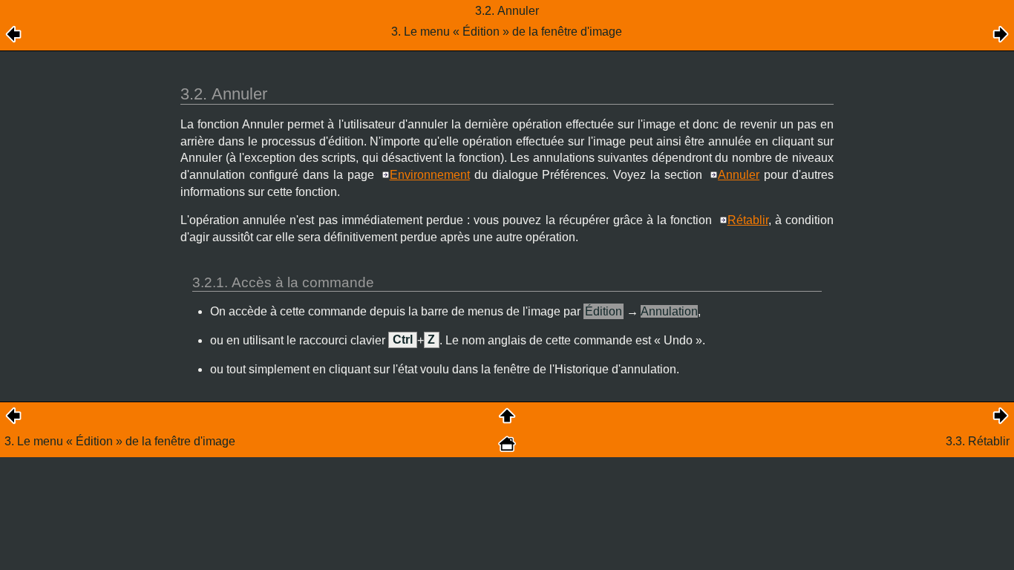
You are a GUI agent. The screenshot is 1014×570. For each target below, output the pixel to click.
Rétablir (747, 220)
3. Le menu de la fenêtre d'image (119, 441)
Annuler (738, 174)
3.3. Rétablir (978, 441)
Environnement (430, 174)
